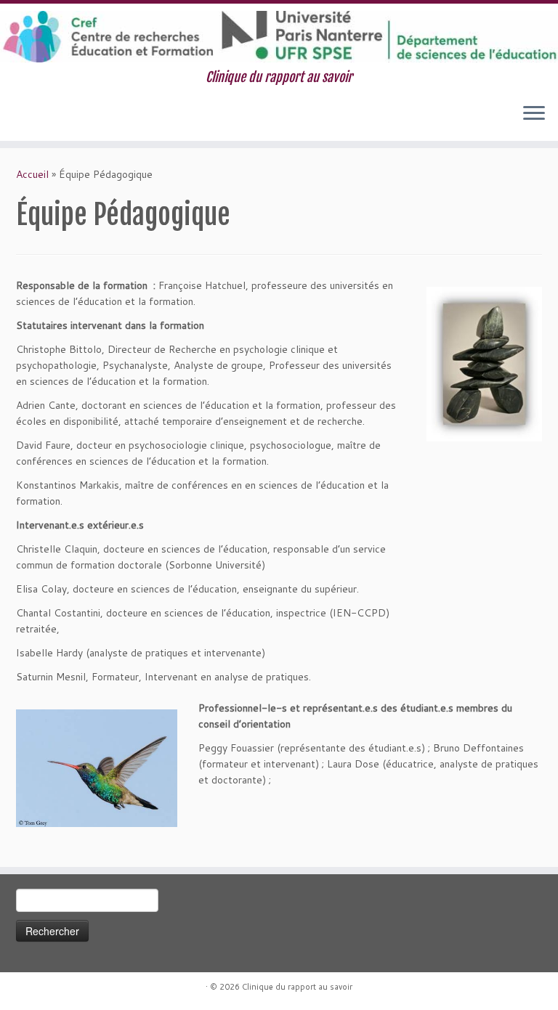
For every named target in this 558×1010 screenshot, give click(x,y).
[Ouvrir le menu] (534, 115)
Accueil (32, 174)
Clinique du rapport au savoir (297, 987)
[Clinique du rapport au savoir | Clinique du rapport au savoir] (279, 36)
